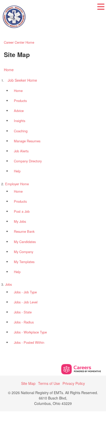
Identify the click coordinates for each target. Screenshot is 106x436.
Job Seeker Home (22, 80)
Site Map (28, 383)
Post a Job (22, 211)
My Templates (24, 261)
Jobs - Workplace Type (30, 332)
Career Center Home (19, 42)
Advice (19, 110)
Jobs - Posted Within (29, 342)
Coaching (21, 130)
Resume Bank (24, 231)
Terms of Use (49, 383)
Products (20, 100)
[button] (100, 10)
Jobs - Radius (24, 322)
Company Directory (28, 161)
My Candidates (25, 241)
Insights (19, 120)
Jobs (8, 284)
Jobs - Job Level (26, 302)
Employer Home (17, 183)
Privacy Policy (74, 383)
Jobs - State (23, 312)
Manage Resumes (27, 140)
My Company (23, 251)
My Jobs (20, 221)
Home (9, 69)
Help (17, 171)
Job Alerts (21, 151)
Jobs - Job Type (25, 292)
